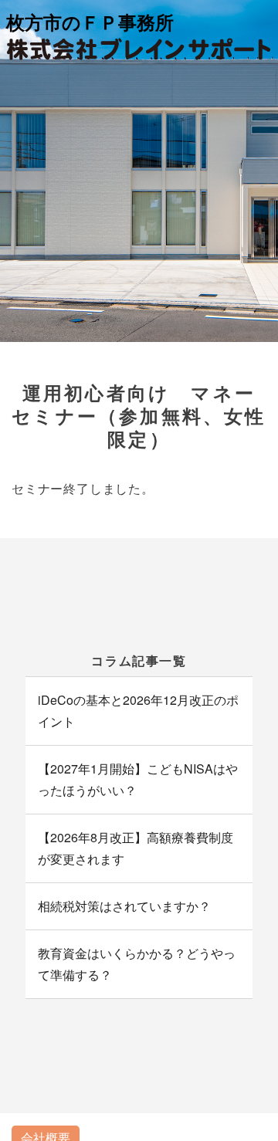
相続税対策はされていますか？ (124, 906)
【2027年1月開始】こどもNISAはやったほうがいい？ (138, 779)
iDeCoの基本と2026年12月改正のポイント (138, 710)
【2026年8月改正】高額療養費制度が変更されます (135, 848)
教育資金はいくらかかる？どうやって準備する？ (137, 964)
